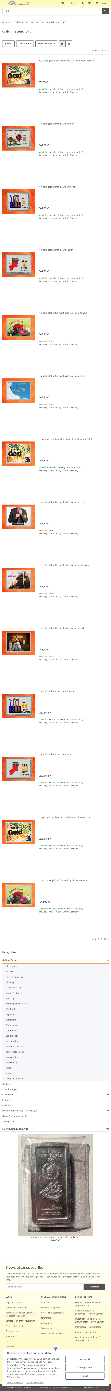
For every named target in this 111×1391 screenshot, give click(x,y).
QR (7, 1341)
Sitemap (10, 1336)
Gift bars (9, 971)
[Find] (105, 11)
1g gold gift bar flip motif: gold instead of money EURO (65, 439)
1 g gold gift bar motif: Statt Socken (56, 249)
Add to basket (74, 109)
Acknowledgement (15, 1051)
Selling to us (8, 1121)
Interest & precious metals (88, 1326)
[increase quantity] (106, 101)
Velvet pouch (76, 70)
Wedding (10, 998)
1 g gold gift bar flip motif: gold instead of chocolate (64, 565)
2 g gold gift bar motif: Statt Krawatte (57, 691)
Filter (9, 43)
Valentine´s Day (13, 987)
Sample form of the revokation (20, 1320)
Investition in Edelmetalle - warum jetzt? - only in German (89, 1320)
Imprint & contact (15, 1382)
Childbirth (11, 1009)
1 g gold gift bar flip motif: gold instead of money (63, 376)
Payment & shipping (50, 1307)
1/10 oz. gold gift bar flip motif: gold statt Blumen (63, 880)
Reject (85, 1376)
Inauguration (12, 1057)
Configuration (85, 1367)
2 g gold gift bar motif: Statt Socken (56, 754)
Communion (12, 1025)
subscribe (94, 1286)
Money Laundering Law (51, 1333)
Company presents (15, 1078)
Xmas (8, 1073)
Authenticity (46, 1323)
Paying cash (46, 1328)
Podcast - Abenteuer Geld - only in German (88, 1304)
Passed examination (15, 1046)
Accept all (85, 1359)
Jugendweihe (12, 1041)
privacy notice (22, 1276)
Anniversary (11, 1062)
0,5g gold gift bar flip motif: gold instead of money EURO (66, 60)
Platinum (6, 1100)
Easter (9, 1067)
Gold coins (7, 1084)
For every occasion (15, 977)
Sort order (24, 43)
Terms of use (12, 1331)
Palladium (7, 1105)
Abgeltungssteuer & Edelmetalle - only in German (89, 1312)
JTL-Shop (95, 1387)
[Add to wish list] (30, 64)
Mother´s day (12, 993)
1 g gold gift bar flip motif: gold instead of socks (62, 628)
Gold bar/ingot (9, 960)
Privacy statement (35, 1382)
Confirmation (12, 1030)
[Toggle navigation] (3, 2)
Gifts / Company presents (14, 1116)
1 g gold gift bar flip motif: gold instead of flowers (63, 312)
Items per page (45, 43)
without (46, 74)
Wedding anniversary (16, 1003)
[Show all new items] (107, 1129)
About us (44, 1302)
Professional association (52, 1312)
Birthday (10, 982)
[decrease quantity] (41, 101)
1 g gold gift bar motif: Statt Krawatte (57, 186)
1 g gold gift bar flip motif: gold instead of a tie (61, 502)
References (45, 1317)
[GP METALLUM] (19, 3)
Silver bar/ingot (9, 1089)
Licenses (10, 1346)
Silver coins (7, 1094)
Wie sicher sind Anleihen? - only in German (88, 1339)
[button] (82, 3)
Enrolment (11, 1019)
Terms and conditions (16, 1307)
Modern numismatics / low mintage (19, 1110)
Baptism (10, 1014)
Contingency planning (85, 1332)
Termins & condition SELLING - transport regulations (20, 1314)
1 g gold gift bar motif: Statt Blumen (56, 123)
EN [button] (62, 3)
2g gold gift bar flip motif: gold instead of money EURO (65, 817)
